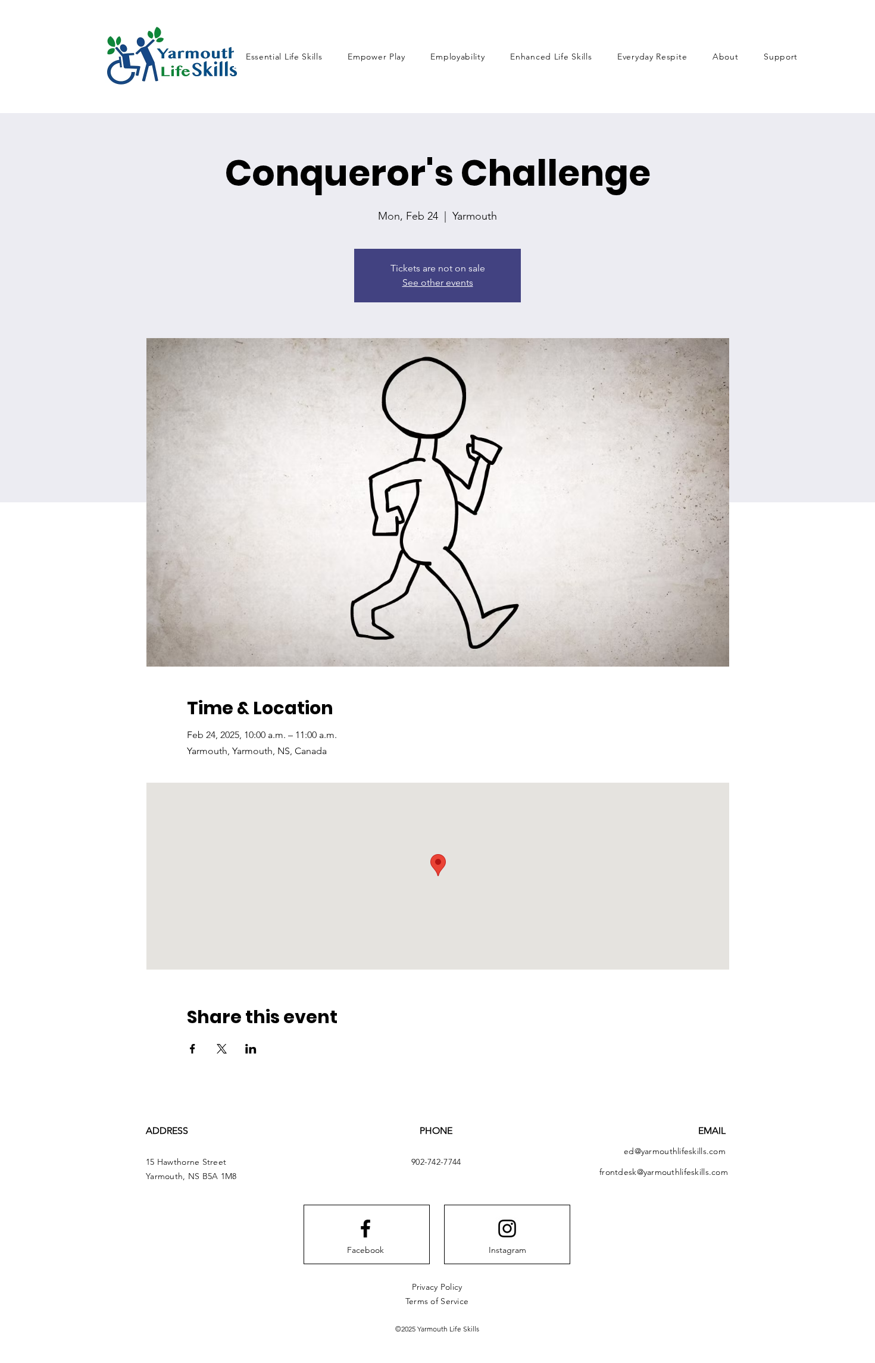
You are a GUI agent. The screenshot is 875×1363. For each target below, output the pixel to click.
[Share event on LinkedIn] (251, 1048)
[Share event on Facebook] (192, 1048)
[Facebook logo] (365, 1228)
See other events (437, 282)
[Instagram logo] (507, 1228)
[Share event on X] (221, 1048)
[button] (726, 56)
